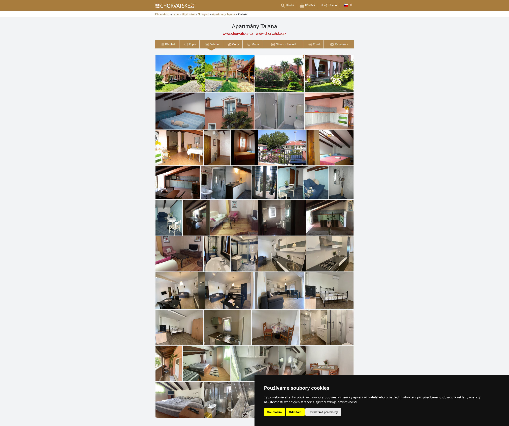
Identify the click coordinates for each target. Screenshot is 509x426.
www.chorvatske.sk (271, 34)
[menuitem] (167, 44)
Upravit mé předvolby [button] (323, 412)
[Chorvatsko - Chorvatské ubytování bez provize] (174, 5)
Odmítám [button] (295, 412)
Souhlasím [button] (274, 412)
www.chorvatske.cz (238, 34)
